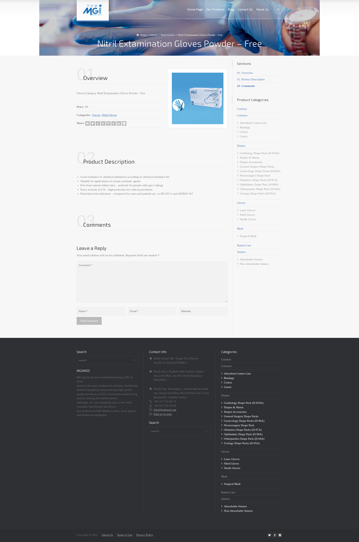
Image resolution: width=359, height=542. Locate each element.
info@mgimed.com (165, 409)
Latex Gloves (247, 210)
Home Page (195, 9)
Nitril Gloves (109, 115)
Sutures (241, 251)
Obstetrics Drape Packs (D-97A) (258, 180)
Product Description (251, 79)
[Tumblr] (113, 123)
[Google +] (103, 123)
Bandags (245, 127)
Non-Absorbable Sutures (254, 263)
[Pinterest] (108, 123)
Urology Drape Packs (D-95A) (258, 193)
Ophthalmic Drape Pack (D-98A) (259, 184)
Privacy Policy (144, 534)
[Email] (87, 123)
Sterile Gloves (248, 219)
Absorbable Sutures (251, 259)
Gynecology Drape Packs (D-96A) (260, 171)
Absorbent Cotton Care (253, 122)
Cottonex (242, 115)
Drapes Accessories (251, 162)
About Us (262, 9)
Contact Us (245, 9)
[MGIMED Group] (93, 10)
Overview (245, 72)
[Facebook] (98, 123)
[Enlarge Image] (198, 98)
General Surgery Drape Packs (257, 166)
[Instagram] (280, 535)
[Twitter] (92, 123)
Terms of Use (124, 534)
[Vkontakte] (124, 123)
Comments (246, 85)
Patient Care (244, 245)
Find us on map (163, 414)
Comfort (242, 108)
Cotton (244, 131)
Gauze (243, 136)
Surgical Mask (248, 236)
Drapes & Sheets (249, 157)
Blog (231, 9)
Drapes (241, 145)
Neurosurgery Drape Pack (255, 175)
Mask (240, 228)
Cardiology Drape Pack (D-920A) (259, 153)
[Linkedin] (119, 123)
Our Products (215, 9)
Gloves (96, 115)
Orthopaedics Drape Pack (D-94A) (260, 189)
